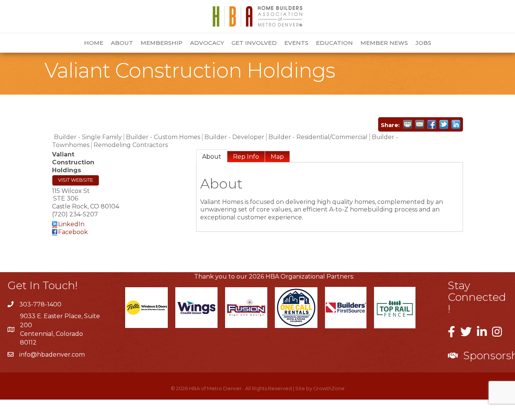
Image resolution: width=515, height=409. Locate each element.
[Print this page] (407, 124)
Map (277, 156)
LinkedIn (71, 224)
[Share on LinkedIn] (455, 124)
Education (334, 42)
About (122, 42)
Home (93, 42)
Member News (384, 42)
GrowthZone (329, 388)
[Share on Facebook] (431, 124)
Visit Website (75, 180)
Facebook (73, 232)
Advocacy (207, 42)
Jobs (423, 42)
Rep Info (246, 156)
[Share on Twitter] (443, 124)
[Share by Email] (419, 124)
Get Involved (254, 42)
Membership (161, 42)
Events (296, 42)
